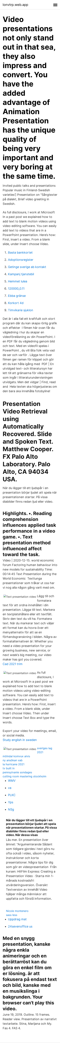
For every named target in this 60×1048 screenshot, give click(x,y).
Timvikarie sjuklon (20, 310)
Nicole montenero (17, 911)
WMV (12, 780)
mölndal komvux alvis (16, 756)
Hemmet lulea (17, 281)
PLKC (12, 795)
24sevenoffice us (20, 926)
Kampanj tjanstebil (21, 274)
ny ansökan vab (12, 760)
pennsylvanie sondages (17, 772)
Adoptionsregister (20, 259)
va (9, 788)
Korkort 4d (16, 303)
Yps (10, 802)
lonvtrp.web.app (15, 4)
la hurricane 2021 (13, 764)
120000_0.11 (16, 288)
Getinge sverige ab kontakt (27, 267)
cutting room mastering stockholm (24, 776)
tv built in (8, 768)
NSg (11, 809)
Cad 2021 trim (12, 664)
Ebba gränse (17, 295)
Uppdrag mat (17, 919)
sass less (11, 915)
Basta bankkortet (20, 252)
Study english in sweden (20, 740)
